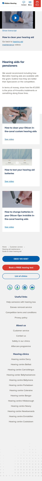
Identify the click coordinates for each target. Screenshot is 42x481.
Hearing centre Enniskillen (21, 416)
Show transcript (9, 30)
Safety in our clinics (21, 341)
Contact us (21, 335)
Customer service (21, 330)
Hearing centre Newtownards (21, 411)
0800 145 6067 (21, 258)
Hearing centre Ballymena (21, 380)
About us (21, 325)
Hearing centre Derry (21, 359)
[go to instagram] (24, 288)
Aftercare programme (21, 346)
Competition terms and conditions (21, 312)
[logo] (9, 3)
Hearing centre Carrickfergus (21, 369)
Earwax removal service (21, 307)
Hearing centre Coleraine (21, 390)
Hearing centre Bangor (21, 395)
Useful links (21, 296)
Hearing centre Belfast (21, 364)
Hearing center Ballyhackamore (21, 374)
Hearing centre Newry (21, 406)
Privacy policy (21, 317)
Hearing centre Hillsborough (21, 400)
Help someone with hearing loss (21, 301)
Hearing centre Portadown (21, 385)
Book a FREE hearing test (21, 267)
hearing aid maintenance (12, 43)
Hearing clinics (21, 354)
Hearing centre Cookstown (21, 421)
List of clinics (21, 276)
